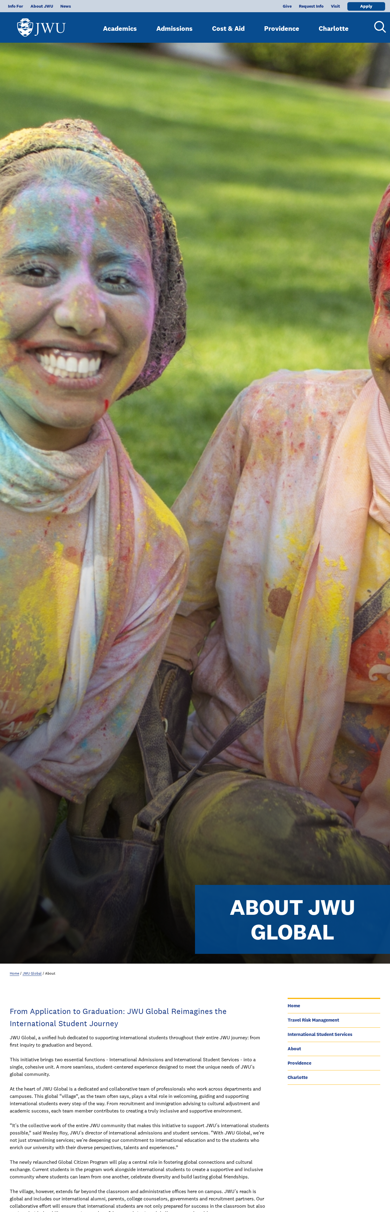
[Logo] (41, 24)
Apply (366, 6)
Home (14, 973)
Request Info (311, 6)
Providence (281, 28)
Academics (120, 28)
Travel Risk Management (313, 1020)
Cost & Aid (228, 28)
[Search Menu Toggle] (378, 27)
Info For (15, 6)
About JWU (41, 6)
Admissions (174, 28)
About (294, 1048)
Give (287, 6)
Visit (335, 6)
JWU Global (32, 973)
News (65, 6)
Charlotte (334, 28)
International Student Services (320, 1034)
